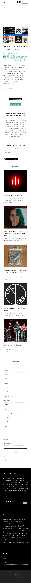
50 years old (19, 523)
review (13, 542)
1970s (6, 370)
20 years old (20, 519)
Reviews (6, 435)
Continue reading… (7, 88)
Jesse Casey (9, 535)
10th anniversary (13, 519)
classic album (19, 57)
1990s (6, 379)
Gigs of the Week (19, 533)
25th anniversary (17, 521)
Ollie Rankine (8, 540)
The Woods (22, 60)
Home (6, 461)
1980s (6, 374)
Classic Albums (8, 400)
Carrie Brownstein (11, 57)
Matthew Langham (16, 538)
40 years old (5, 523)
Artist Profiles (7, 55)
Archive (6, 387)
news (4, 540)
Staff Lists (6, 439)
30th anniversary (24, 521)
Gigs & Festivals (8, 409)
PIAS (13, 540)
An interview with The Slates (13, 345)
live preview (8, 537)
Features (13, 55)
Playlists (6, 430)
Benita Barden (25, 528)
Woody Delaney (25, 542)
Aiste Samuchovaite (13, 526)
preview (23, 540)
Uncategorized (8, 443)
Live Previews (7, 417)
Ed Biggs (8, 53)
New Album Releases (9, 422)
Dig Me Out (9, 58)
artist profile (21, 56)
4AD (4, 519)
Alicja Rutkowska (17, 528)
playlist (16, 540)
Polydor (19, 540)
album (21, 525)
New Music (24, 537)
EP (13, 533)
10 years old (7, 519)
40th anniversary (12, 523)
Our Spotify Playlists (15, 104)
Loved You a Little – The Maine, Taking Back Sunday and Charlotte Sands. (15, 234)
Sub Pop (20, 542)
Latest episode (8, 413)
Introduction (6, 59)
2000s (6, 383)
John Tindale (16, 535)
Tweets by (7, 152)
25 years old (10, 521)
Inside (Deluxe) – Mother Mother (14, 195)
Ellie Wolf (10, 533)
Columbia (12, 531)
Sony (17, 542)
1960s (6, 366)
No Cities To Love (19, 59)
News (5, 426)
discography (15, 58)
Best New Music (8, 396)
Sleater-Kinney (9, 60)
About (5, 456)
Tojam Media (17, 574)
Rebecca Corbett (6, 542)
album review (9, 528)
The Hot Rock (16, 60)
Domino (20, 531)
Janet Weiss (11, 59)
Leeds (21, 535)
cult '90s (16, 531)
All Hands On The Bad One (11, 56)
